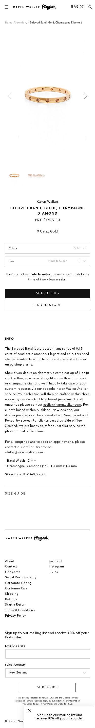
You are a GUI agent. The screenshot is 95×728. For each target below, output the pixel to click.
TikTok (53, 572)
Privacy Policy (15, 615)
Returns (11, 599)
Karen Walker (47, 201)
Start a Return (15, 604)
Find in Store (47, 305)
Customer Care (16, 588)
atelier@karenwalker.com (62, 404)
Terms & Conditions (20, 610)
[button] (6, 7)
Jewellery (21, 22)
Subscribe (47, 687)
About (9, 561)
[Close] (29, 710)
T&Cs (69, 704)
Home (9, 22)
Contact (11, 566)
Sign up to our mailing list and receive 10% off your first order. (60, 717)
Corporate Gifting (18, 583)
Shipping (11, 593)
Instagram (56, 566)
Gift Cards (12, 572)
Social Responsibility (21, 577)
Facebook (56, 561)
